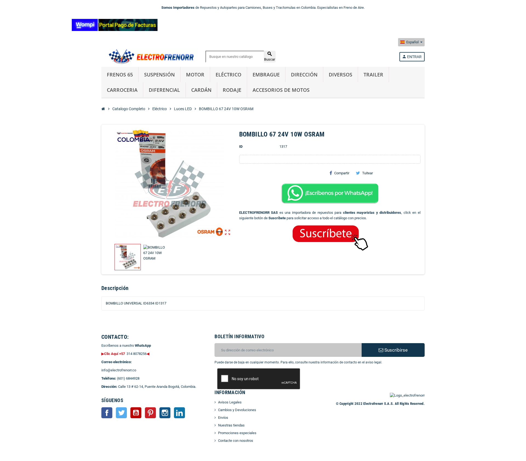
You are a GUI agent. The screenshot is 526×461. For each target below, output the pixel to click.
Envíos (223, 418)
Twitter (121, 412)
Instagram (164, 412)
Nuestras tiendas (231, 425)
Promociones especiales (237, 433)
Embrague (266, 74)
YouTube (135, 412)
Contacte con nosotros (235, 441)
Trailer (373, 74)
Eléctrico (228, 74)
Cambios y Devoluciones (237, 410)
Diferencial (164, 90)
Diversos (340, 74)
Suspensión (159, 74)
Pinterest (150, 412)
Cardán (201, 90)
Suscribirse (395, 350)
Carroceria (122, 90)
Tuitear (367, 173)
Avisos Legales (230, 402)
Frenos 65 (120, 74)
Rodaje (232, 90)
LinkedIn (179, 412)
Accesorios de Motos (281, 90)
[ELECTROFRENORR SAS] (149, 56)
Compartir (341, 173)
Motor (195, 74)
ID (240, 146)
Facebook (106, 412)
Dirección (304, 74)
